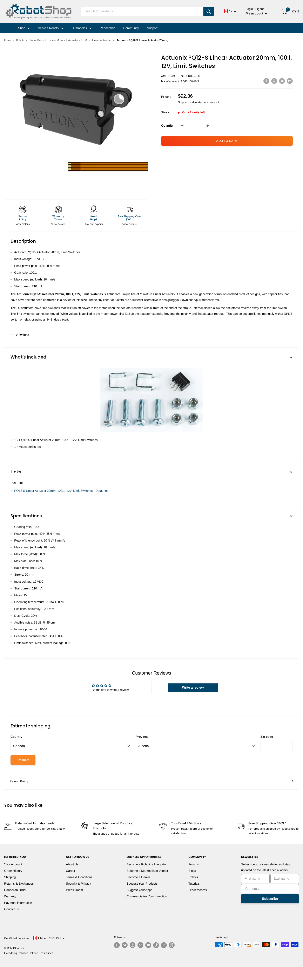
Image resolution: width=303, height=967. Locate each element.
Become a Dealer (138, 877)
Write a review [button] (193, 687)
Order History (13, 870)
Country (16, 736)
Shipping (10, 877)
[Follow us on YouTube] (148, 945)
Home (7, 40)
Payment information (18, 902)
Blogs (192, 870)
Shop (22, 28)
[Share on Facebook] (266, 81)
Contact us (11, 909)
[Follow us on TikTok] (156, 945)
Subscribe (270, 898)
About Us (72, 864)
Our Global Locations (16, 938)
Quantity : (168, 125)
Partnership (107, 28)
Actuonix (168, 76)
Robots (20, 40)
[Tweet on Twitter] (282, 81)
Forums (193, 864)
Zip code (267, 736)
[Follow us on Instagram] (132, 945)
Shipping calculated (190, 102)
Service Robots (49, 28)
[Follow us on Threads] (172, 945)
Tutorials (194, 883)
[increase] (207, 125)
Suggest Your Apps (139, 890)
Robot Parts (36, 40)
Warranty (10, 896)
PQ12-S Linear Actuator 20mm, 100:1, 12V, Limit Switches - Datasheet (61, 490)
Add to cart (227, 141)
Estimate (23, 760)
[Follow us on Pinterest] (140, 945)
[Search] (208, 11)
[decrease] (182, 125)
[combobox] (142, 11)
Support (152, 28)
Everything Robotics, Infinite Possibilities (28, 953)
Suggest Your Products (142, 883)
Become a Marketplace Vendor (147, 870)
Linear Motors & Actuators (64, 40)
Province (142, 736)
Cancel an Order (15, 890)
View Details (23, 224)
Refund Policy (18, 781)
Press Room (74, 890)
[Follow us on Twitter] (125, 945)
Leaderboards (197, 890)
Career (70, 870)
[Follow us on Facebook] (117, 945)
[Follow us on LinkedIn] (164, 945)
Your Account (13, 864)
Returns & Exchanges (19, 883)
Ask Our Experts (94, 224)
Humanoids (80, 28)
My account (255, 13)
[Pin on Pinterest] (274, 81)
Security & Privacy (78, 883)
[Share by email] (290, 81)
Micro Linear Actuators (98, 40)
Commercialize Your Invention (147, 896)
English (55, 938)
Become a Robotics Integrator (147, 864)
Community (131, 28)
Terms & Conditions (79, 877)
